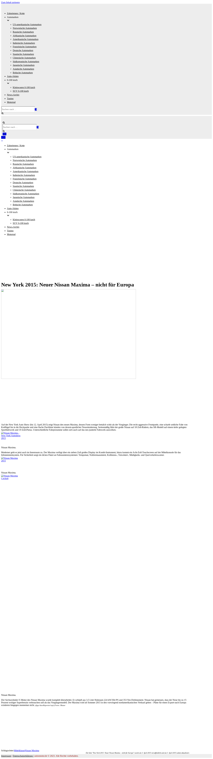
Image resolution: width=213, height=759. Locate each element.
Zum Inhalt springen (10, 2)
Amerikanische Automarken (25, 39)
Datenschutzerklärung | (23, 756)
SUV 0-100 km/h (21, 91)
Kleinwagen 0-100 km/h (24, 87)
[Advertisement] (106, 259)
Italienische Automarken (24, 43)
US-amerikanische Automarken (27, 24)
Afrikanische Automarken (24, 35)
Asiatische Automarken (23, 69)
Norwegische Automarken (25, 28)
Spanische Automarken (23, 54)
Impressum (6, 756)
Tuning (10, 98)
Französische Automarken (25, 46)
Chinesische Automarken (24, 58)
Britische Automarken (23, 72)
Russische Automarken (23, 32)
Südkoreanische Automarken (26, 61)
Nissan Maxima (32, 750)
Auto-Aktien (13, 76)
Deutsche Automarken (23, 50)
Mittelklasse (19, 750)
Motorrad (11, 102)
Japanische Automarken (23, 65)
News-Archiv (13, 95)
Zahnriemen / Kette (16, 13)
